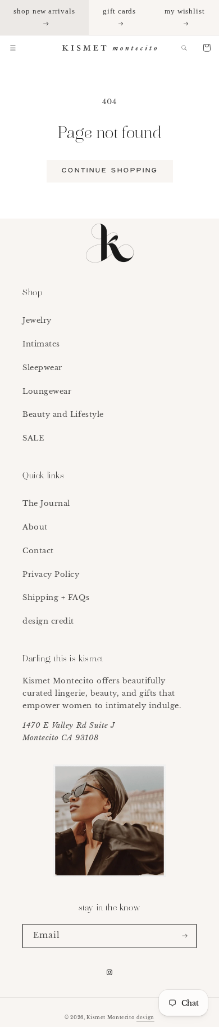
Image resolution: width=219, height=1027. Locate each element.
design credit (48, 621)
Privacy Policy (51, 574)
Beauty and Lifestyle (63, 414)
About (35, 527)
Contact (38, 550)
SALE (33, 438)
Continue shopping (110, 171)
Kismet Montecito (110, 1017)
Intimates (41, 344)
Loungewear (46, 391)
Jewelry (37, 320)
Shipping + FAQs (55, 597)
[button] (13, 48)
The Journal (46, 503)
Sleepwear (42, 367)
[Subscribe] (185, 936)
